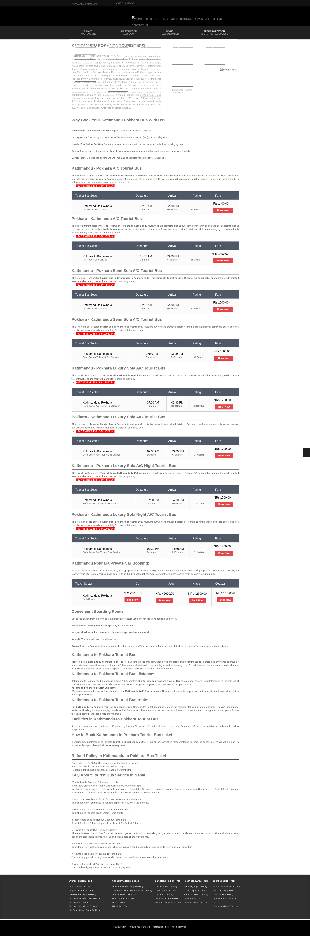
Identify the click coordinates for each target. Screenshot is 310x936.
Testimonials (134, 927)
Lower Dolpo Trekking (194, 890)
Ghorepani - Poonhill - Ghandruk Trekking (132, 890)
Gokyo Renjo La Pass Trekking (83, 906)
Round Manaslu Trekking (196, 894)
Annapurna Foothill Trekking (226, 886)
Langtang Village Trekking (167, 898)
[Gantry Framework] (91, 923)
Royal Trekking (119, 902)
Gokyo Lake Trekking (79, 902)
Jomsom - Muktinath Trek (124, 894)
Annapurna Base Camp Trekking (127, 886)
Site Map (146, 927)
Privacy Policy (119, 927)
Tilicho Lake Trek (120, 906)
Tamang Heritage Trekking (168, 902)
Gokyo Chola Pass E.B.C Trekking (84, 898)
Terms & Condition (161, 927)
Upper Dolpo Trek (192, 898)
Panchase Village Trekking (225, 906)
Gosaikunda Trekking (165, 890)
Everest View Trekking (222, 894)
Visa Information (179, 927)
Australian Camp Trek (222, 890)
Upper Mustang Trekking (196, 902)
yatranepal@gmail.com (85, 4)
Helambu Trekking (164, 894)
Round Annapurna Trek (123, 898)
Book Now (223, 210)
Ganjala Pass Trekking (166, 886)
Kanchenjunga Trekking (195, 886)
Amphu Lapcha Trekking (81, 890)
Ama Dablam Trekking (80, 886)
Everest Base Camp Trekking (82, 894)
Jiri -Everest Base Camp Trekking (84, 910)
